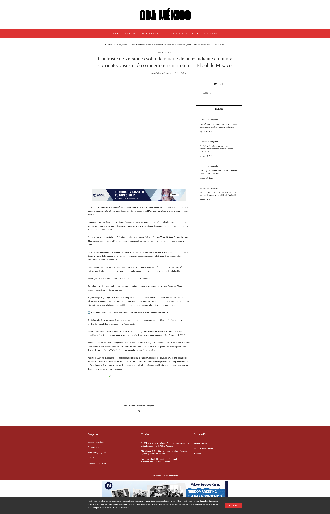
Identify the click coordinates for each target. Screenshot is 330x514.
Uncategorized (165, 52)
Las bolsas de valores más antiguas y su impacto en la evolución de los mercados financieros (216, 149)
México (91, 458)
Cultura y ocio (93, 447)
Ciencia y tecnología (96, 442)
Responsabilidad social (97, 463)
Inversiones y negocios (209, 120)
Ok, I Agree (233, 505)
